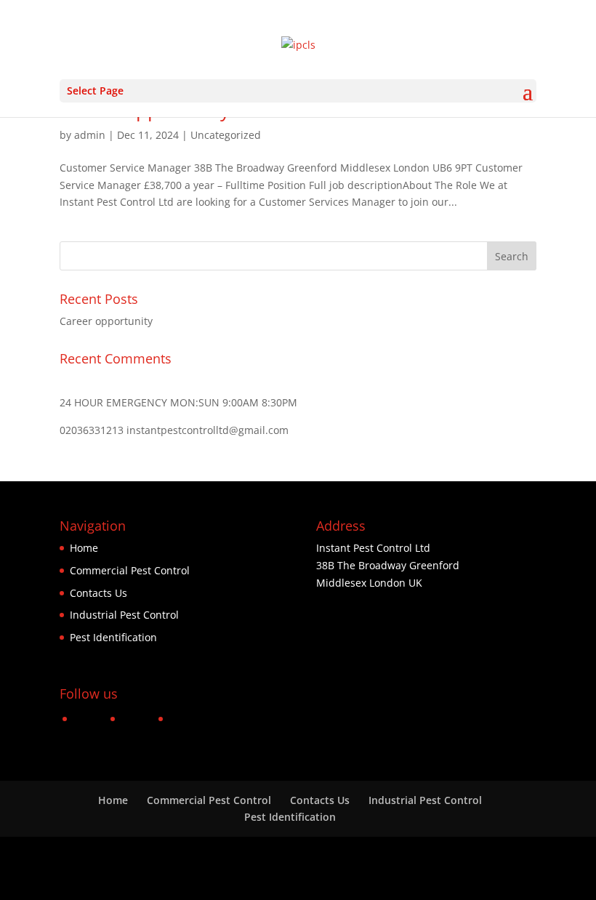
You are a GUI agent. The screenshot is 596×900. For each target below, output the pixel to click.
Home (84, 548)
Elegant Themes (267, 880)
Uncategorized (225, 135)
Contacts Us (98, 593)
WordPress (405, 880)
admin (89, 135)
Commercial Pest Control (130, 570)
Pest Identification (113, 637)
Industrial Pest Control (124, 615)
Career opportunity (106, 321)
